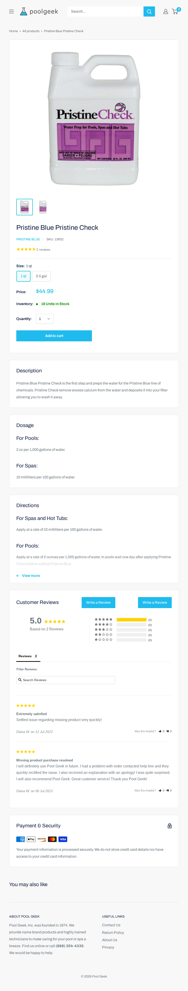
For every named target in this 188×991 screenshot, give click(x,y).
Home (13, 31)
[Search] (149, 11)
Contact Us (111, 925)
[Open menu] (11, 11)
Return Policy (113, 933)
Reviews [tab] (25, 656)
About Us (109, 940)
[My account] (165, 11)
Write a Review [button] (98, 602)
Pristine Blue (28, 239)
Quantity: (24, 319)
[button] (161, 731)
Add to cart (54, 336)
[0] (175, 11)
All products (30, 31)
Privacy (108, 947)
